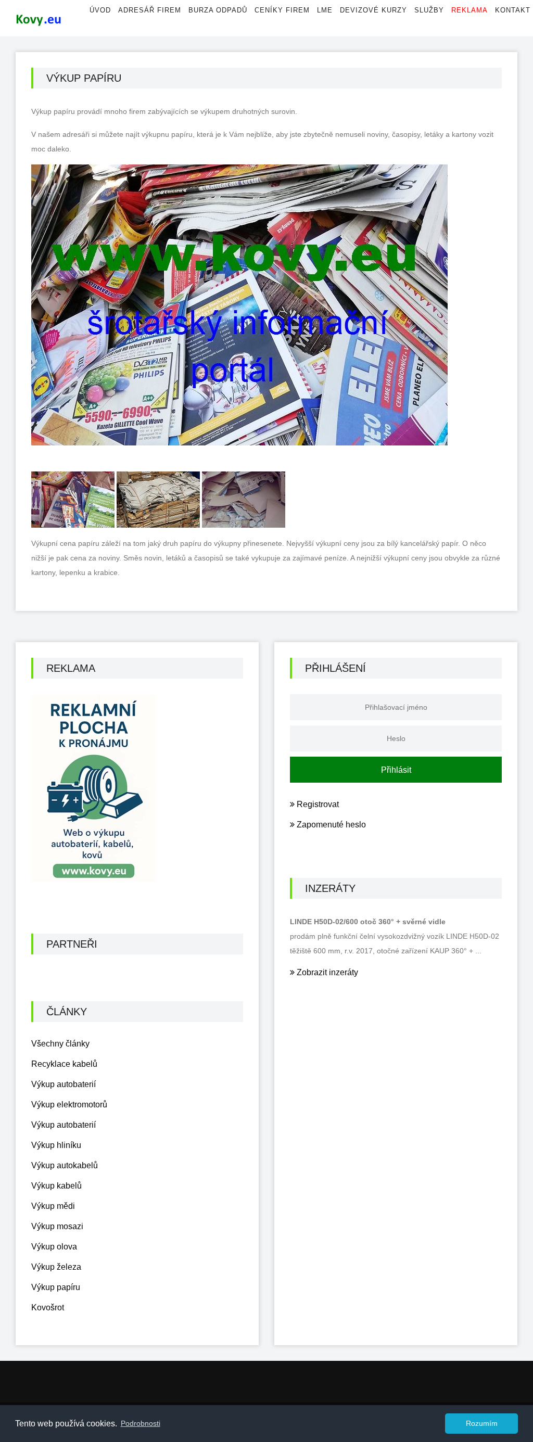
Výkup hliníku (56, 1145)
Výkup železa (56, 1266)
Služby (429, 10)
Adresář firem (149, 10)
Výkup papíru (55, 1287)
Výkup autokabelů (64, 1165)
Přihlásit (396, 769)
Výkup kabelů (56, 1185)
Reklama (469, 10)
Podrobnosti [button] (140, 1423)
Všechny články (60, 1043)
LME (325, 10)
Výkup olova (54, 1246)
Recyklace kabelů (64, 1064)
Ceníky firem (282, 10)
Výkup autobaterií (63, 1084)
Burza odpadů (217, 10)
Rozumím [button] (482, 1423)
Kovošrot (47, 1307)
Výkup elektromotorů (69, 1104)
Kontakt (512, 10)
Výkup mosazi (57, 1226)
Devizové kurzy (373, 10)
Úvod (100, 10)
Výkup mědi (53, 1206)
